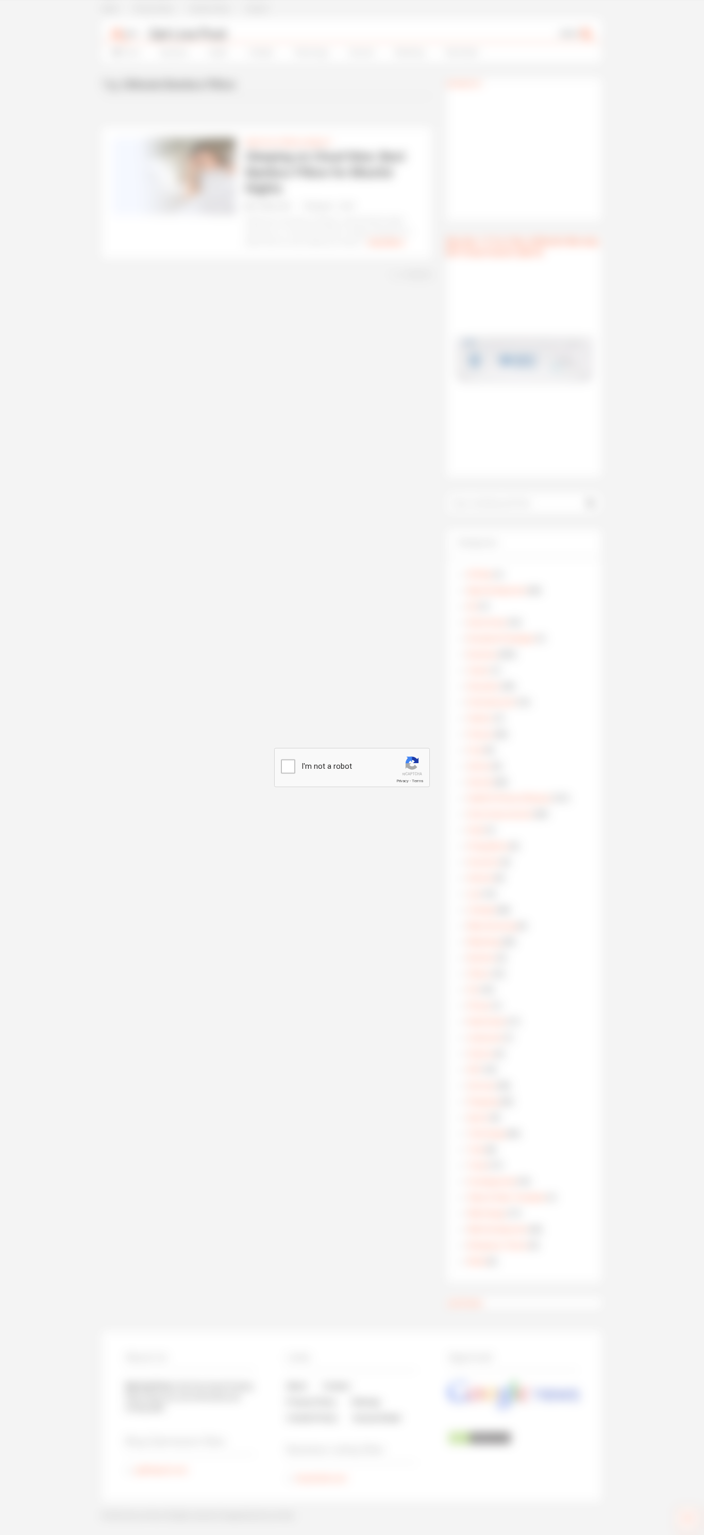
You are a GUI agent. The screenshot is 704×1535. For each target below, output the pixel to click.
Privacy (402, 781)
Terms (417, 781)
